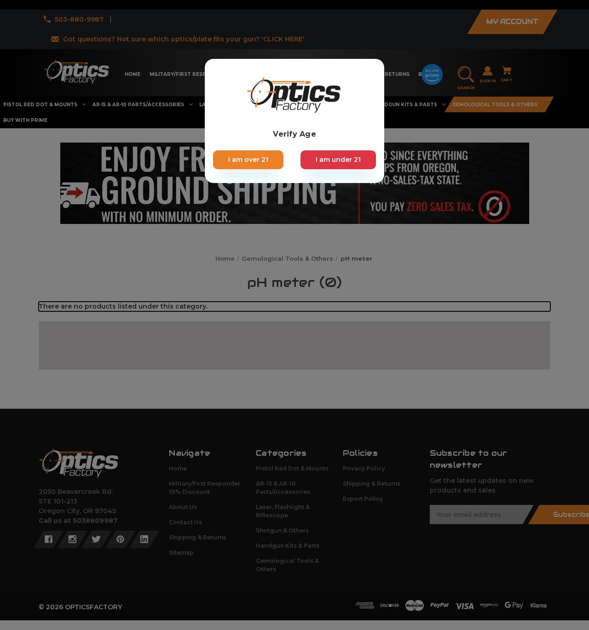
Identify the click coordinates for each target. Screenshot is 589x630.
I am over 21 (248, 159)
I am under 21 (338, 159)
